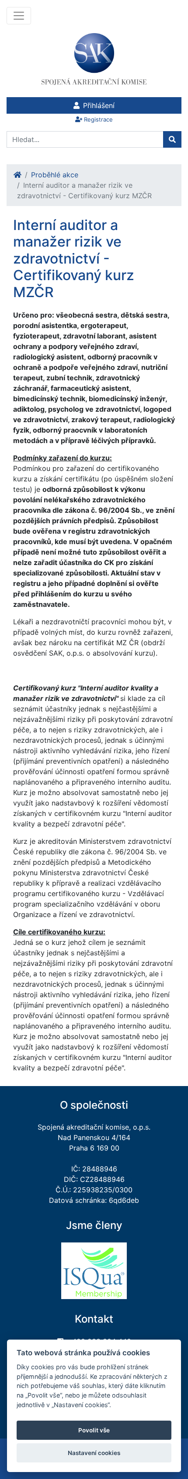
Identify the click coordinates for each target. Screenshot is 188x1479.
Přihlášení (99, 105)
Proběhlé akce (54, 174)
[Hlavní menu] (19, 15)
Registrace (98, 119)
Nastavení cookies (94, 1452)
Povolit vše (94, 1430)
